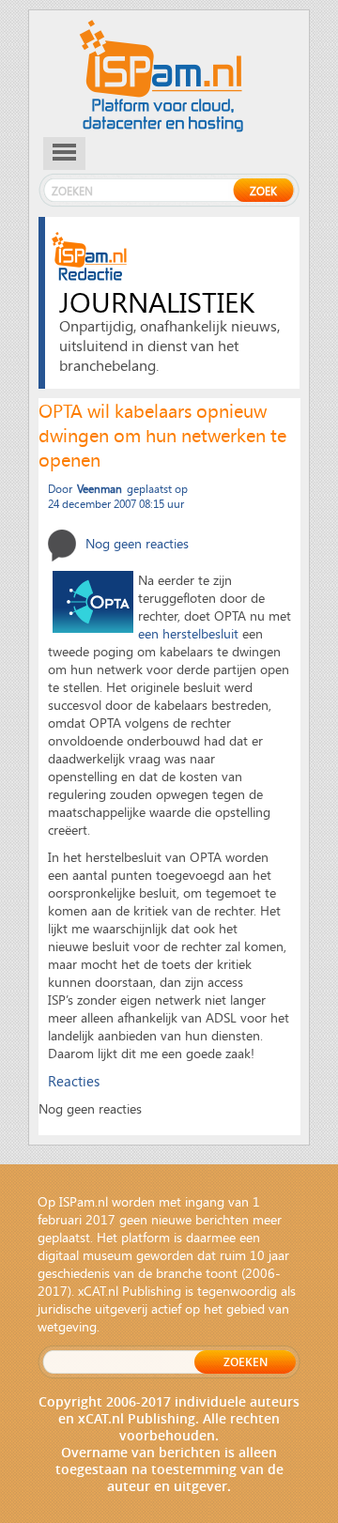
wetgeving (67, 1326)
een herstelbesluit (188, 633)
